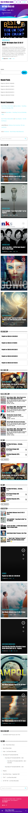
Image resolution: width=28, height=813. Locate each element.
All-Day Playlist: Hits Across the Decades (13, 384)
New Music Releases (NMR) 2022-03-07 (10, 718)
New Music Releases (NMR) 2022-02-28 (10, 682)
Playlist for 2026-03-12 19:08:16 (7, 86)
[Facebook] (6, 805)
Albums (4, 573)
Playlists (5, 771)
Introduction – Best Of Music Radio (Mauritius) (14, 131)
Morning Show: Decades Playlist (14, 415)
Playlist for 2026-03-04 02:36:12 (7, 89)
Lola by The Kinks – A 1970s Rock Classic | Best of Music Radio (13, 248)
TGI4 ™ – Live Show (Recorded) (9, 777)
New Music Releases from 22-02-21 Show (13, 176)
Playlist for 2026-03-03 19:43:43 (7, 95)
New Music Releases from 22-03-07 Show (14, 721)
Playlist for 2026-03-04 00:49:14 (7, 92)
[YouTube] (3, 805)
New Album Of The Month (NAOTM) (10, 754)
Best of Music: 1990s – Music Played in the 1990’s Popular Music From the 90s (16, 398)
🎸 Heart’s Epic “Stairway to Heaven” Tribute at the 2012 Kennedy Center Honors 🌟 (14, 320)
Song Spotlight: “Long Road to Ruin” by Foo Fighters (14, 212)
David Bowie (5, 282)
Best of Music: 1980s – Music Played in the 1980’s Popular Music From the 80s (16, 407)
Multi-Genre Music (6, 381)
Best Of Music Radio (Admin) (7, 106)
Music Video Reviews (7, 315)
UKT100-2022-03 (6, 40)
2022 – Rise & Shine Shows (9, 745)
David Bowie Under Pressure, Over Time (13, 285)
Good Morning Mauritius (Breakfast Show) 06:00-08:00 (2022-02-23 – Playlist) (14, 647)
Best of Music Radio (7, 748)
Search (2, 69)
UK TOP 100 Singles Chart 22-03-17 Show (12, 44)
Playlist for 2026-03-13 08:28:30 (7, 83)
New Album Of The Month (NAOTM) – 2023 (14, 766)
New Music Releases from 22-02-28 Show (14, 685)
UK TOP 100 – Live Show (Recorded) (11, 780)
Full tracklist (4, 459)
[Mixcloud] (4, 805)
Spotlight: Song (6, 208)
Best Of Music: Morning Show (9, 644)
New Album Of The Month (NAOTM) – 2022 (14, 758)
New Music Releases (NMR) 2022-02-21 (10, 173)
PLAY (24, 2)
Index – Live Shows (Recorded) (9, 751)
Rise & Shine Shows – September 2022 (11, 774)
